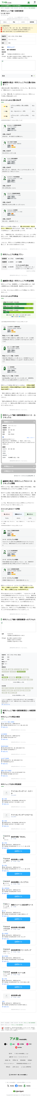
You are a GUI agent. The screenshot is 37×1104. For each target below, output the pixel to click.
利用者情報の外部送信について (24, 1063)
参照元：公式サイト (31, 437)
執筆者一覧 (7, 1060)
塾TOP (2, 8)
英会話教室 (7, 8)
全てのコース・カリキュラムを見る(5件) (23, 476)
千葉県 (12, 8)
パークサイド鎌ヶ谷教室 (7, 722)
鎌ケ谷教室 (5, 956)
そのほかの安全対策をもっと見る (18, 695)
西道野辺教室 (4, 746)
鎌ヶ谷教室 (5, 933)
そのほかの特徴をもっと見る (18, 682)
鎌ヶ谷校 (4, 799)
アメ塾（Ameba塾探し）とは (21, 1053)
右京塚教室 (4, 734)
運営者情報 (22, 1060)
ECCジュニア (11, 47)
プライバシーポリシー (9, 1063)
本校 (3, 1001)
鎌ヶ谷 (4, 911)
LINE (13, 1044)
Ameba (12, 1086)
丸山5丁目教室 (5, 758)
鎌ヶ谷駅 (21, 8)
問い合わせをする (6, 704)
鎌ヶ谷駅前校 (5, 888)
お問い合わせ (16, 1066)
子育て (30, 1044)
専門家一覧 (15, 1060)
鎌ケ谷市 (16, 8)
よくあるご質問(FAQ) (26, 1066)
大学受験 (22, 1044)
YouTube (20, 1047)
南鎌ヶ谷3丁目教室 (6, 770)
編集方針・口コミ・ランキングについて (18, 1057)
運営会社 (8, 1066)
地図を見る (5, 727)
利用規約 (30, 1060)
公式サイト (18, 851)
